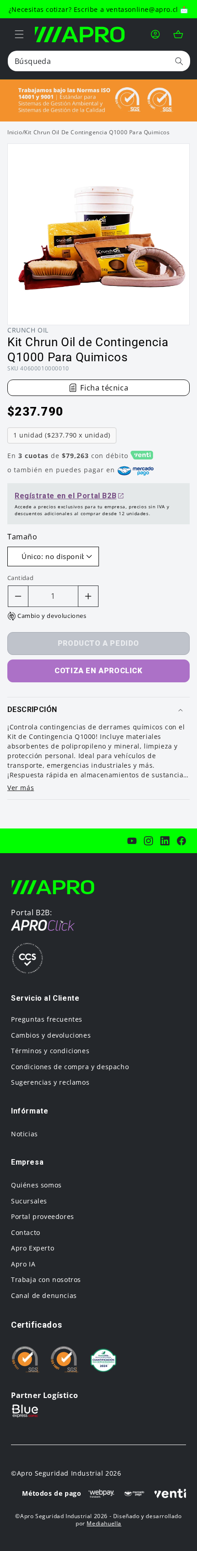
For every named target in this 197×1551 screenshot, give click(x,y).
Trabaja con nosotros (46, 1279)
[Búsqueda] (179, 61)
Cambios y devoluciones (51, 1035)
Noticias (24, 1133)
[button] (19, 34)
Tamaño (22, 537)
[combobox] (99, 61)
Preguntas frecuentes (46, 1019)
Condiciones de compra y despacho (70, 1066)
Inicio (14, 132)
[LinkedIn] (165, 840)
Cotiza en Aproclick (98, 670)
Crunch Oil (28, 330)
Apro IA (23, 1264)
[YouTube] (132, 840)
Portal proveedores (42, 1216)
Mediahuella (104, 1523)
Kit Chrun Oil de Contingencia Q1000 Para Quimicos (97, 132)
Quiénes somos (36, 1185)
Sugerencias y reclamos (50, 1082)
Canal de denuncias (44, 1295)
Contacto (25, 1232)
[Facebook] (181, 840)
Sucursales (29, 1201)
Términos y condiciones (50, 1050)
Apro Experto (32, 1248)
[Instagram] (148, 840)
